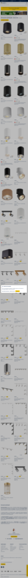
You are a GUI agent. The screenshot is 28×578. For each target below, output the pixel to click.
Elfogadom (17, 291)
